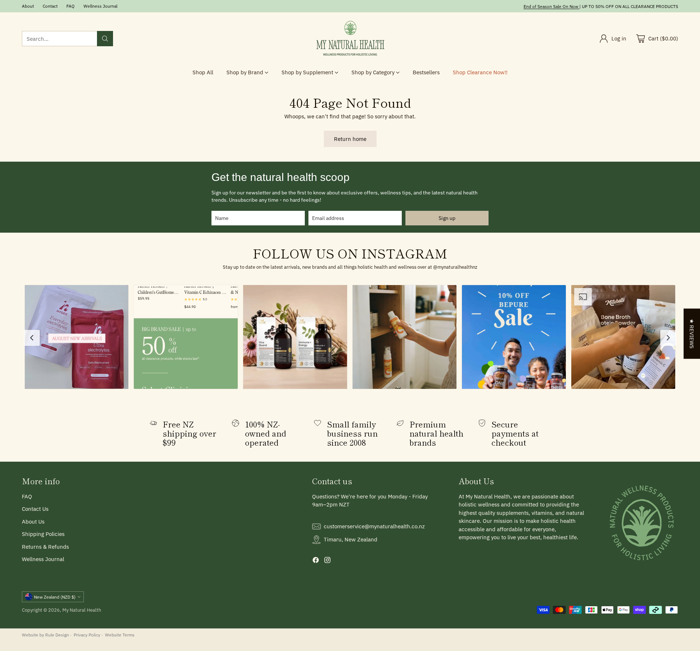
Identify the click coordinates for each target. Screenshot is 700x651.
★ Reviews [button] (691, 334)
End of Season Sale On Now (551, 6)
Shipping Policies (43, 533)
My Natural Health (81, 610)
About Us (33, 521)
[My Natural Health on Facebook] (315, 561)
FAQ (27, 496)
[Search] (105, 38)
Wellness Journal (43, 559)
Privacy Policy (87, 635)
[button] (77, 337)
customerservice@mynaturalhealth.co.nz (374, 526)
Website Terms (120, 635)
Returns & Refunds (45, 546)
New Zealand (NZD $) (54, 597)
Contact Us (35, 508)
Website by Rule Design (45, 635)
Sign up (447, 218)
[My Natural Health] (350, 38)
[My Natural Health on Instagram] (327, 561)
